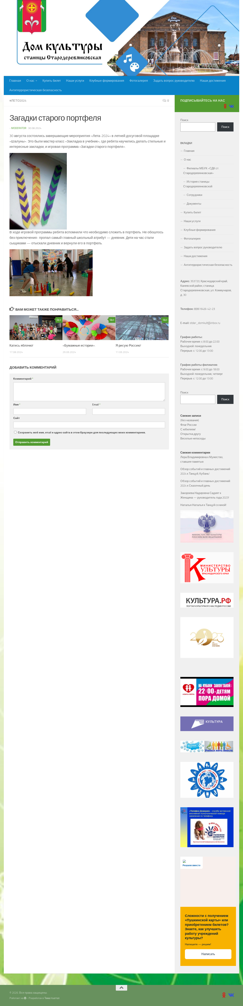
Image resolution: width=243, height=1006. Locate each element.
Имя (16, 404)
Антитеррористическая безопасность (35, 90)
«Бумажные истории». (79, 345)
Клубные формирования (106, 80)
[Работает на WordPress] (25, 998)
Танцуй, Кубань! (199, 473)
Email (96, 404)
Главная (15, 80)
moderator (18, 128)
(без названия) (189, 420)
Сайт (16, 418)
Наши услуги (75, 80)
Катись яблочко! (21, 345)
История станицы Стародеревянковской (197, 184)
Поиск (184, 120)
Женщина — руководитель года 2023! (204, 497)
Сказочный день (199, 485)
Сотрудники (194, 195)
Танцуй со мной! (216, 505)
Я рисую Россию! (128, 345)
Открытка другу (190, 434)
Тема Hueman (52, 998)
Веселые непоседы (193, 438)
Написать (208, 954)
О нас (30, 80)
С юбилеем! (188, 429)
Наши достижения (213, 80)
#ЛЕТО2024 (17, 100)
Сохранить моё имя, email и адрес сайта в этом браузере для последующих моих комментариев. (82, 432)
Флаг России (188, 425)
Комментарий (23, 378)
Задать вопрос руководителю (174, 80)
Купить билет (52, 80)
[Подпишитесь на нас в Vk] (231, 106)
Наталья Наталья (191, 505)
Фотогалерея (138, 80)
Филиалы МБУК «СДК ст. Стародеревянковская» (201, 171)
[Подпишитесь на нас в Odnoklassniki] (225, 106)
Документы (194, 203)
